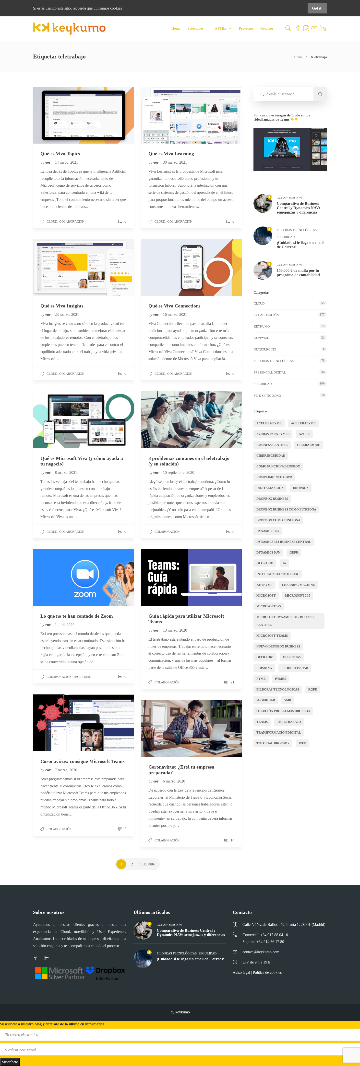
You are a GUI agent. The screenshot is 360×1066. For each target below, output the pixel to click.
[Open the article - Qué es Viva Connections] (166, 267)
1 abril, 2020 (64, 625)
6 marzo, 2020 (174, 781)
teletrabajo (289, 722)
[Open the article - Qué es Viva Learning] (166, 115)
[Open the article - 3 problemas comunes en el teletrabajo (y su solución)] (166, 419)
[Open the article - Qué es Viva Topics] (58, 115)
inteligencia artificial (277, 574)
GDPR (293, 552)
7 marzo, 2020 (66, 770)
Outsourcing (265, 349)
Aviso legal (241, 972)
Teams (262, 722)
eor (48, 162)
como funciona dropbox (278, 466)
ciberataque (308, 445)
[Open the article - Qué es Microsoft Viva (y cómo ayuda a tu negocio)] (58, 419)
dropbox (301, 488)
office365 (265, 657)
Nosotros (266, 28)
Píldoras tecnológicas (297, 230)
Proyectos (246, 28)
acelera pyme (269, 423)
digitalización (270, 488)
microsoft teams (272, 635)
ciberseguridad (270, 455)
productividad (294, 668)
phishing (264, 668)
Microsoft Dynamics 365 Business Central (285, 621)
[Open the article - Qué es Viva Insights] (58, 267)
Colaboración (71, 221)
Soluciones (195, 28)
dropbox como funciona (278, 520)
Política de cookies (267, 972)
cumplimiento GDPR (274, 477)
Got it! (317, 8)
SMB (287, 700)
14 (231, 840)
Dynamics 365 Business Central (283, 542)
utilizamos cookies (108, 8)
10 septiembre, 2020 (178, 472)
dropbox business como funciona (286, 509)
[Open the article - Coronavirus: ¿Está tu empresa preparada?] (166, 728)
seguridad (265, 700)
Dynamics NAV (268, 552)
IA (284, 563)
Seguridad (82, 677)
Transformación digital (278, 732)
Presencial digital (270, 372)
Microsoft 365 (297, 595)
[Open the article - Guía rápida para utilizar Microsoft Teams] (166, 577)
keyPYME (261, 338)
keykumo (262, 326)
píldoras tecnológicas (277, 689)
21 (231, 682)
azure (304, 434)
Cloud (52, 221)
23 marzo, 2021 (67, 314)
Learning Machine (298, 585)
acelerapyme (303, 423)
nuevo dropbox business (278, 646)
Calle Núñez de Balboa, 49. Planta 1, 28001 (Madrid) (283, 924)
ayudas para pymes (272, 434)
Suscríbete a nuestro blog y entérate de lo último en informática (52, 1024)
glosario (264, 563)
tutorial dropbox (272, 743)
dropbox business (272, 498)
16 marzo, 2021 (175, 314)
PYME (261, 678)
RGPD (312, 689)
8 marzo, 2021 (66, 472)
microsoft (266, 595)
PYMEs (221, 28)
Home (175, 28)
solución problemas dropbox (283, 711)
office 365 (292, 657)
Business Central (272, 445)
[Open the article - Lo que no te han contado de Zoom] (58, 577)
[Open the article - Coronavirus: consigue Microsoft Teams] (58, 722)
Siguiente (147, 864)
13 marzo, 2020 (175, 630)
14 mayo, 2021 (66, 162)
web (302, 743)
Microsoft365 (268, 606)
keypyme (264, 585)
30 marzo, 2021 (175, 162)
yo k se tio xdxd (267, 395)
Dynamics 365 (267, 531)
